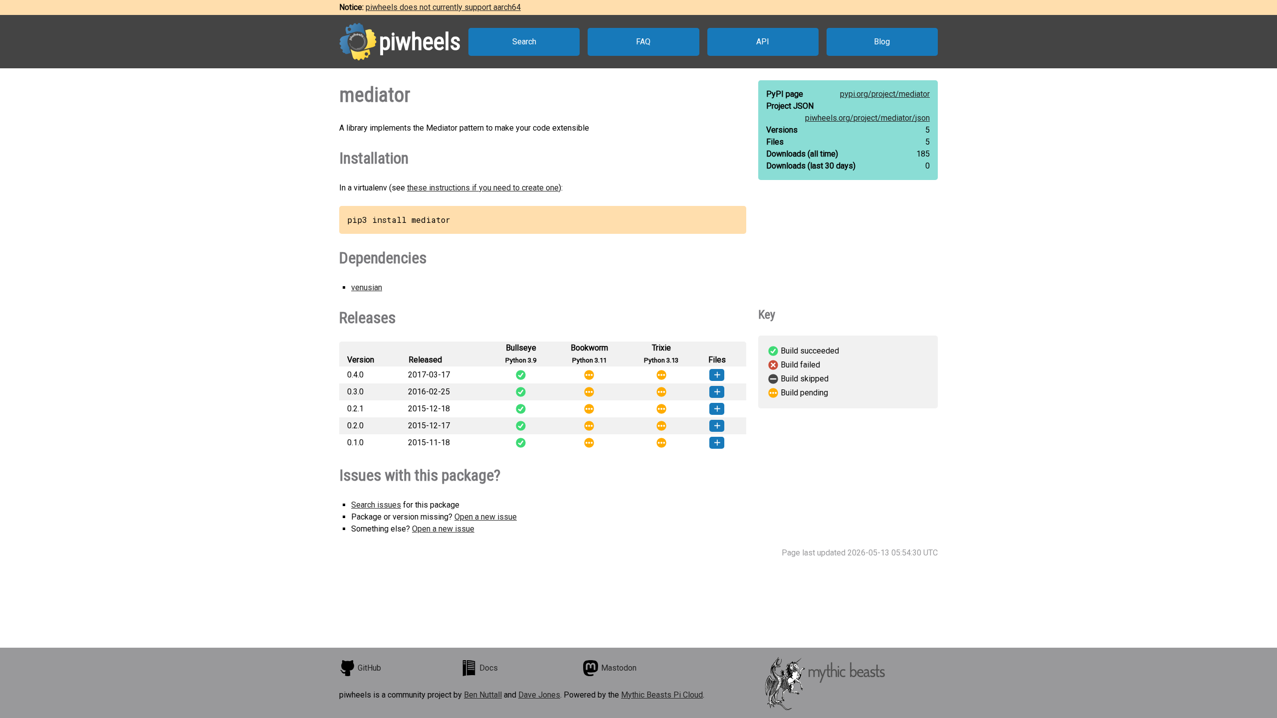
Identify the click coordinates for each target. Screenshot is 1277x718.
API (762, 41)
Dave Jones (539, 695)
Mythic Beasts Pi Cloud (662, 695)
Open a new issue (485, 517)
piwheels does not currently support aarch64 (443, 7)
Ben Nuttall (483, 695)
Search (524, 41)
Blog (882, 41)
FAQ (643, 41)
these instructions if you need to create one (483, 187)
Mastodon (619, 668)
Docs (488, 668)
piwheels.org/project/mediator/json (867, 118)
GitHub (369, 668)
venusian (366, 287)
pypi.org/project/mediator (885, 94)
